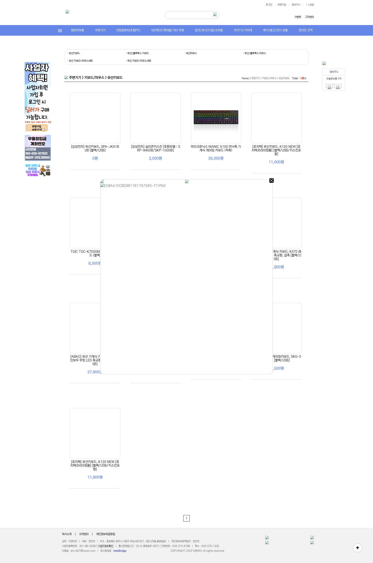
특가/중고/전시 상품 (275, 30)
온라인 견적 (306, 30)
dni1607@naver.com (83, 550)
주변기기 (100, 30)
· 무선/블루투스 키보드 (137, 53)
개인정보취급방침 (105, 534)
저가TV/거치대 (243, 30)
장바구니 (296, 4)
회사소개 (66, 534)
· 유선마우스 (190, 53)
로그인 (269, 4)
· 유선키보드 (73, 53)
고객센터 (309, 17)
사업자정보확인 (105, 546)
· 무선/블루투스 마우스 (254, 53)
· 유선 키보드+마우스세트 (80, 60)
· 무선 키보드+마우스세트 (138, 60)
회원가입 (282, 4)
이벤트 (298, 17)
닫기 (271, 180)
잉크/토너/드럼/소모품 (209, 30)
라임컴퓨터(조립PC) (128, 30)
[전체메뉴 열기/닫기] (60, 30)
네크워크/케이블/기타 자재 (167, 30)
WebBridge (119, 550)
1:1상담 (310, 4)
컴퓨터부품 (77, 30)
